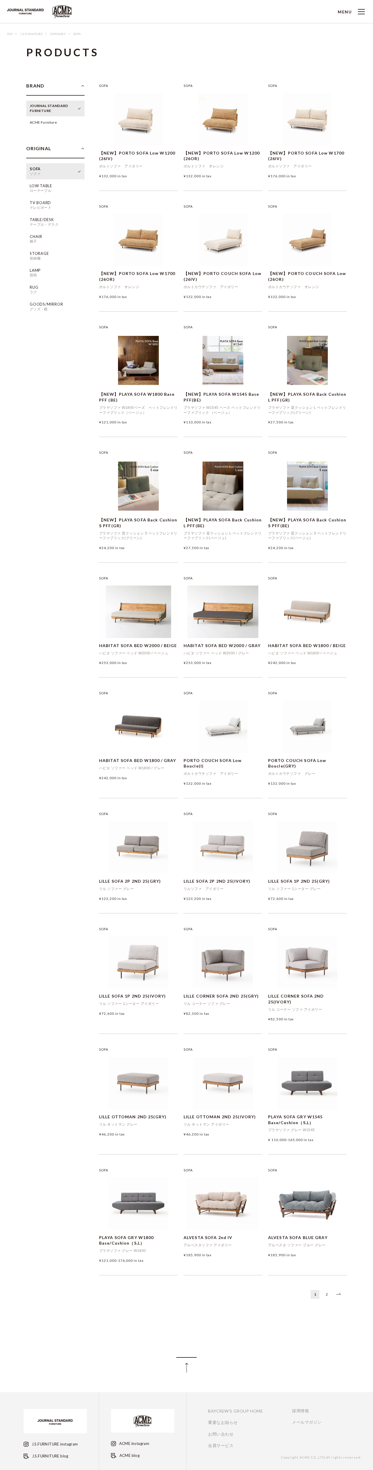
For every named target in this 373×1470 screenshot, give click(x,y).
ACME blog (129, 1455)
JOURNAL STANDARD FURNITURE (49, 108)
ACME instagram (133, 1443)
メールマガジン (307, 1422)
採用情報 (300, 1410)
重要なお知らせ (223, 1422)
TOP (10, 34)
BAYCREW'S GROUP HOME (235, 1410)
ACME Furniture (43, 122)
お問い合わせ (220, 1434)
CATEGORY (58, 34)
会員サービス (220, 1445)
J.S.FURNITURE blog (49, 1456)
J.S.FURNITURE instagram (54, 1444)
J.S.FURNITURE (31, 34)
